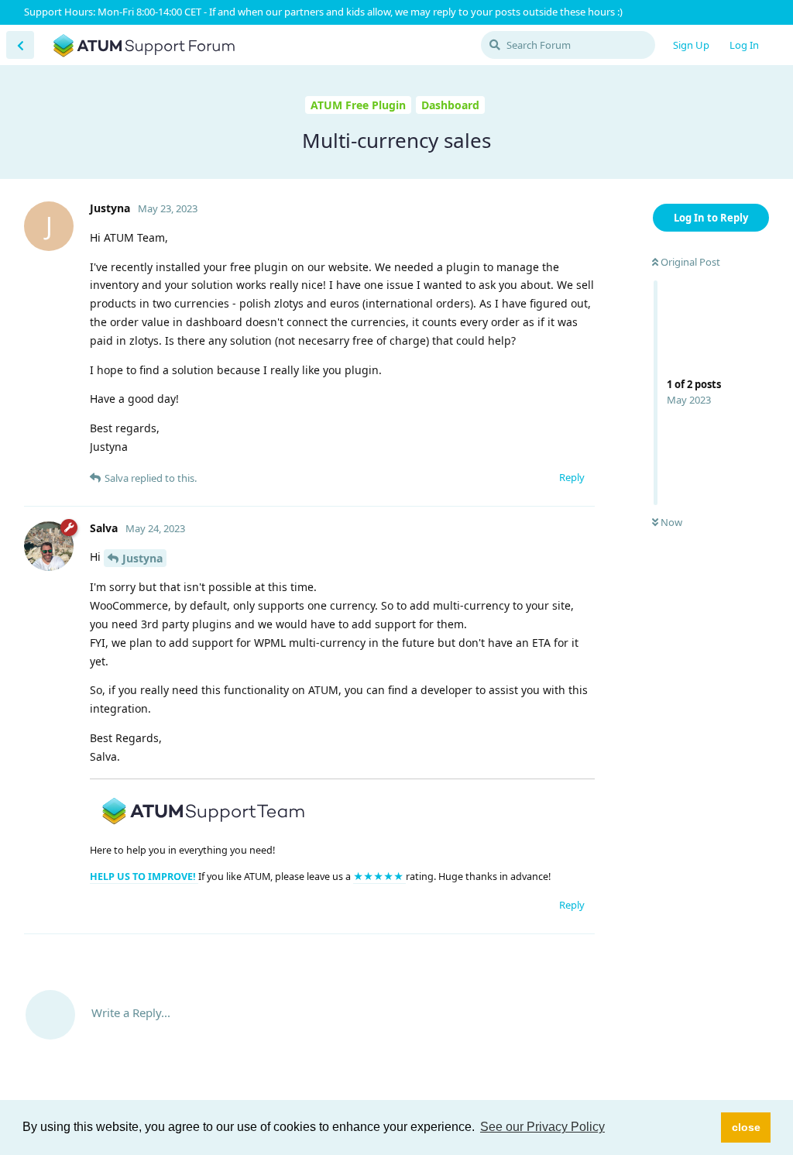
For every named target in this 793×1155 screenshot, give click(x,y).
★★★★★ (379, 876)
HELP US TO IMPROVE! (144, 876)
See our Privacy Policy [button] (542, 1126)
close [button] (746, 1127)
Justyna (142, 558)
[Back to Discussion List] (20, 45)
